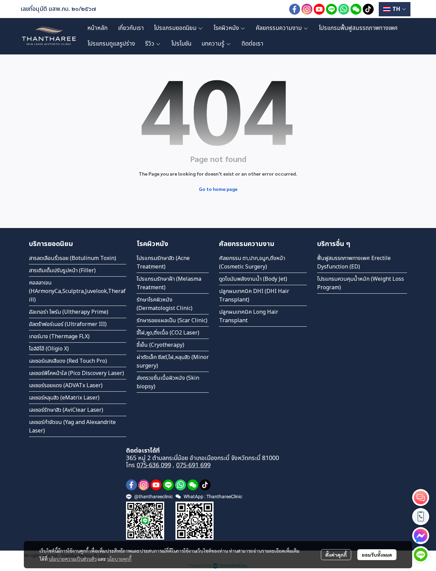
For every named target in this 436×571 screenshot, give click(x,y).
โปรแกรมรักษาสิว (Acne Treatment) (163, 262)
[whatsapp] (343, 9)
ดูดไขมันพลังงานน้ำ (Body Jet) (253, 279)
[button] (394, 9)
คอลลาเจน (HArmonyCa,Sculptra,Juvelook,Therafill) (77, 291)
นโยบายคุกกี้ (119, 559)
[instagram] (306, 9)
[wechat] (356, 9)
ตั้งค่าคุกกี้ (336, 555)
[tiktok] (368, 9)
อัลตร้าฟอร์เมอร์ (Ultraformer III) (68, 324)
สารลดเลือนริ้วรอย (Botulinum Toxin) (72, 258)
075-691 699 (193, 465)
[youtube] (319, 9)
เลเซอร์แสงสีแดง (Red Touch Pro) (68, 361)
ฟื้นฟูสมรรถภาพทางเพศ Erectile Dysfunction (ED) (354, 262)
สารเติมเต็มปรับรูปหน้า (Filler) (62, 270)
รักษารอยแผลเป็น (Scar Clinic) (172, 320)
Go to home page (218, 189)
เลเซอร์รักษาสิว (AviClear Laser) (66, 410)
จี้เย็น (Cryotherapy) (160, 345)
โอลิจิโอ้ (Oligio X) (49, 349)
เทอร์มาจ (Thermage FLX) (59, 336)
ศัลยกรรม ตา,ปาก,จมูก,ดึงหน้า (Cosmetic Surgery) (252, 262)
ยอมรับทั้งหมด (377, 555)
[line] (331, 9)
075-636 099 (154, 465)
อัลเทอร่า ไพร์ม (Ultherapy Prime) (68, 312)
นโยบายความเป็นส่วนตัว (73, 559)
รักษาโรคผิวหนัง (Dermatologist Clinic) (164, 304)
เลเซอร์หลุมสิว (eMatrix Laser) (64, 398)
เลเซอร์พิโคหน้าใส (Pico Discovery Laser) (76, 373)
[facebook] (294, 9)
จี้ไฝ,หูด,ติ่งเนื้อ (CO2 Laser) (168, 333)
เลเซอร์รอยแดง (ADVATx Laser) (66, 385)
